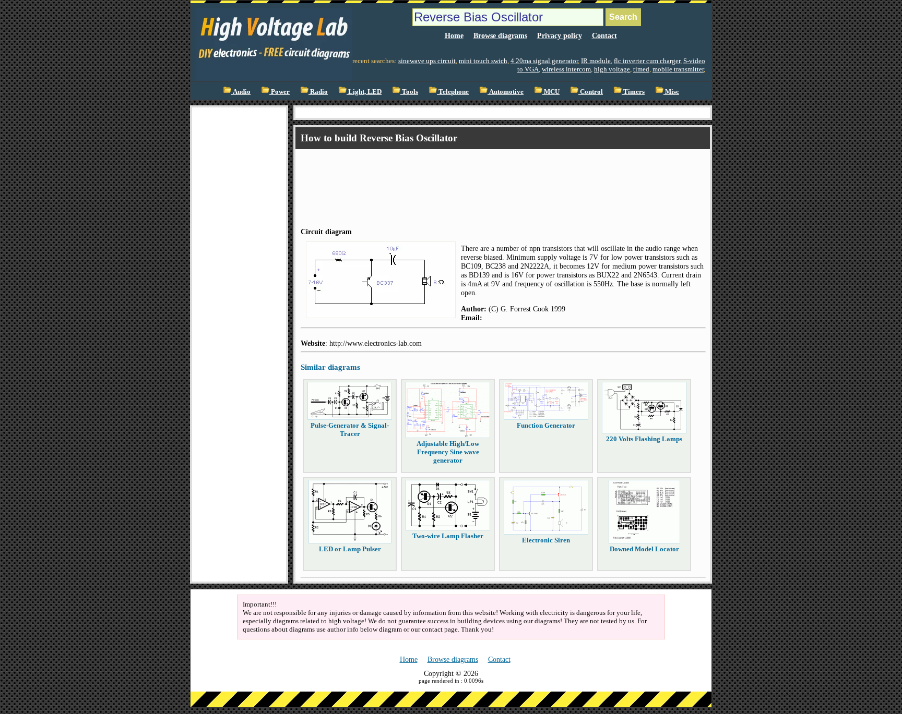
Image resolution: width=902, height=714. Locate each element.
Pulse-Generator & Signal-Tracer (350, 429)
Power (279, 91)
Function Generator (546, 425)
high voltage (612, 69)
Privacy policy (559, 35)
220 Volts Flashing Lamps (644, 439)
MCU (551, 91)
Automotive (506, 91)
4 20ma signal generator (544, 61)
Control (590, 91)
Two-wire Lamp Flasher (447, 536)
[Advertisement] (239, 263)
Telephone (453, 91)
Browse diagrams (500, 35)
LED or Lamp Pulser (350, 549)
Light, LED (364, 91)
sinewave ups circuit (427, 61)
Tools (409, 91)
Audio (241, 91)
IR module (596, 61)
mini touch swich (483, 61)
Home (454, 35)
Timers (633, 91)
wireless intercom (566, 69)
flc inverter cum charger (647, 61)
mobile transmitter (678, 69)
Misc (671, 91)
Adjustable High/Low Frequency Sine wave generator (448, 452)
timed (641, 69)
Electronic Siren (546, 540)
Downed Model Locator (644, 549)
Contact (604, 35)
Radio (318, 91)
